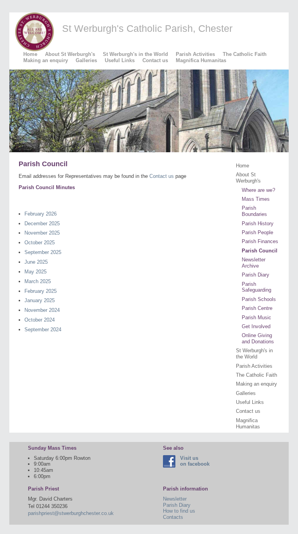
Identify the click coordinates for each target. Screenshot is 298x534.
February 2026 (40, 214)
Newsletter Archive (253, 263)
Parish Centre (257, 308)
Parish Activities (195, 54)
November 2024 (42, 310)
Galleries (86, 60)
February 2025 (40, 291)
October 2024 (39, 320)
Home (30, 54)
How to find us (179, 511)
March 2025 (37, 281)
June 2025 (36, 262)
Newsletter (175, 499)
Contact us (155, 60)
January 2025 (39, 300)
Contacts (173, 517)
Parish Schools (259, 299)
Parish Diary (255, 275)
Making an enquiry (45, 60)
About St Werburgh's (70, 54)
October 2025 (39, 242)
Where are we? (258, 190)
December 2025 (42, 223)
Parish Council (259, 251)
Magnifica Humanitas (201, 60)
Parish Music (256, 317)
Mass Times (256, 199)
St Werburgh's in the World (135, 54)
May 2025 (35, 272)
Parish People (257, 232)
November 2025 (42, 233)
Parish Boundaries (254, 211)
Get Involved (256, 326)
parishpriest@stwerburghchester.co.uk (71, 513)
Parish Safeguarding (256, 287)
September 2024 (42, 329)
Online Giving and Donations (258, 338)
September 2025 (42, 252)
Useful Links (120, 60)
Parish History (258, 223)
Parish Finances (260, 241)
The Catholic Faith (245, 54)
